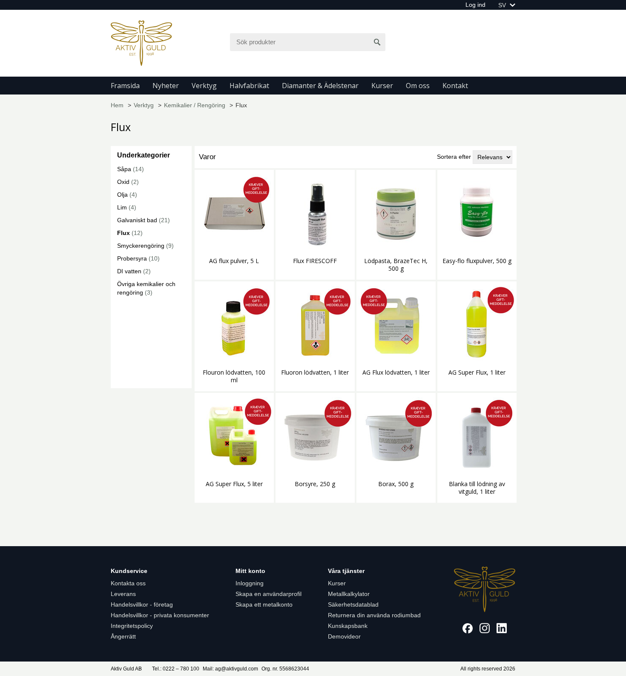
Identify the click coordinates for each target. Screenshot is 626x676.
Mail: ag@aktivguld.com (230, 669)
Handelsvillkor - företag (142, 604)
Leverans (123, 593)
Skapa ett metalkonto (264, 604)
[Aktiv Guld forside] (141, 42)
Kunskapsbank (348, 625)
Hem (117, 105)
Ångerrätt (123, 636)
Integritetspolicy (132, 625)
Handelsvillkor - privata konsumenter (160, 615)
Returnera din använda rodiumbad (374, 615)
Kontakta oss (128, 583)
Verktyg (204, 85)
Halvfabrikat (249, 85)
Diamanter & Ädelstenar (320, 85)
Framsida (125, 85)
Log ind (475, 4)
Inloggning (249, 583)
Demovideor (344, 636)
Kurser (382, 85)
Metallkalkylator (349, 593)
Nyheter (165, 85)
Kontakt (455, 85)
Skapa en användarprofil (268, 593)
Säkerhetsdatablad (353, 604)
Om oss (418, 85)
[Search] (377, 42)
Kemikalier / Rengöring (194, 105)
